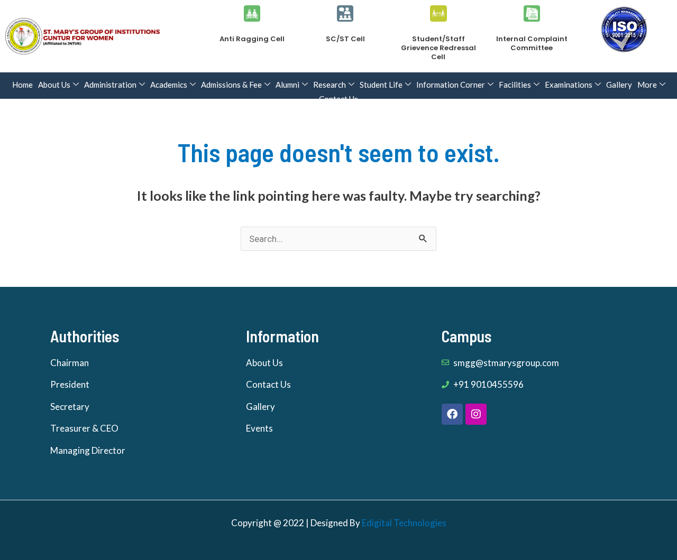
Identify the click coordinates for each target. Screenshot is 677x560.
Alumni (287, 84)
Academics (168, 84)
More (647, 84)
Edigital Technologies (404, 522)
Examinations (568, 84)
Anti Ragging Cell (252, 39)
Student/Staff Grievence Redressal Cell (438, 48)
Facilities (515, 84)
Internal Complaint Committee (532, 43)
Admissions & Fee (231, 84)
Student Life (381, 84)
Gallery (619, 84)
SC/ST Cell (345, 39)
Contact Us (338, 99)
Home (22, 84)
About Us (54, 84)
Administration (110, 84)
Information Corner (450, 84)
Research (329, 84)
